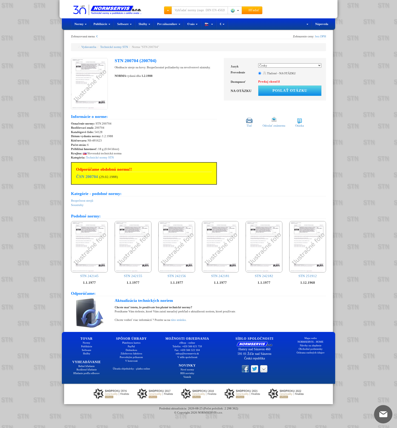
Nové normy (187, 369)
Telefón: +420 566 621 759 (187, 346)
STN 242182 (264, 276)
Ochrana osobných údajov (311, 352)
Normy (79, 24)
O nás (191, 24)
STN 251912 (307, 276)
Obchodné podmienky (311, 348)
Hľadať (253, 10)
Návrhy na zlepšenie (310, 345)
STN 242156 (176, 276)
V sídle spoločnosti (187, 357)
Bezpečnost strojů (82, 200)
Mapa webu (310, 338)
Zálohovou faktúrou (131, 353)
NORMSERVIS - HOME (310, 341)
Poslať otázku (289, 90)
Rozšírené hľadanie (87, 369)
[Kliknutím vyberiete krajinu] (235, 10)
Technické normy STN (114, 47)
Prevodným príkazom (131, 357)
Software (123, 24)
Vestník (187, 376)
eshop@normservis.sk (187, 353)
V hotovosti (131, 360)
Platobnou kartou (131, 342)
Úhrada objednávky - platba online (131, 368)
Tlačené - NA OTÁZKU (281, 73)
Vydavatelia (88, 47)
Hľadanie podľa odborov (86, 373)
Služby (143, 24)
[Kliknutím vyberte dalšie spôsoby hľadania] (168, 10)
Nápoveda (321, 24)
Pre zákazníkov (167, 24)
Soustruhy (77, 205)
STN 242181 (220, 276)
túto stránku (178, 320)
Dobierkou (131, 350)
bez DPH (320, 36)
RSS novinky (187, 373)
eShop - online (187, 342)
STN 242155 (133, 276)
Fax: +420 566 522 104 (187, 350)
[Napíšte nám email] (263, 368)
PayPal (131, 346)
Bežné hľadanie (86, 366)
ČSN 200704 (87, 176)
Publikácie (101, 24)
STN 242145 (89, 276)
